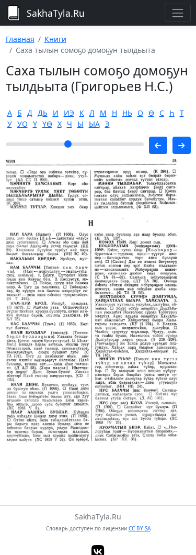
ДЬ (43, 113)
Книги (55, 39)
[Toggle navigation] (177, 13)
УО (22, 124)
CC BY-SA (140, 528)
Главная (20, 39)
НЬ (127, 113)
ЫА (94, 124)
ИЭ (69, 113)
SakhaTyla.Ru (56, 13)
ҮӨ (47, 124)
